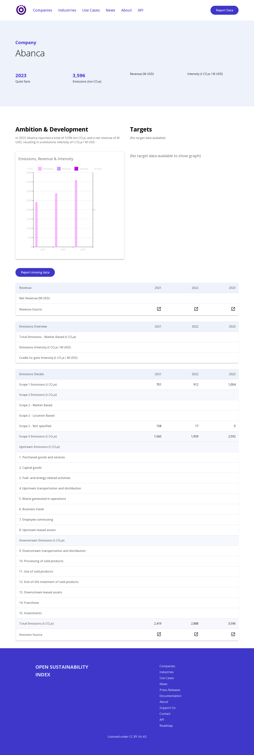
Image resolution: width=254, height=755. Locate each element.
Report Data (224, 10)
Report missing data (35, 272)
